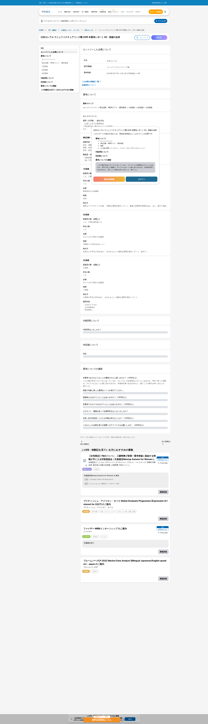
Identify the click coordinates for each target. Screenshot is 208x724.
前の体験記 (84, 444)
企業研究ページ (88, 85)
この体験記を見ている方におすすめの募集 (57, 89)
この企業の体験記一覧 (90, 81)
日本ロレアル (88, 30)
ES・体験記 (52, 30)
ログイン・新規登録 (156, 12)
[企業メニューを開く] (84, 460)
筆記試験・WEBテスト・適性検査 (55, 63)
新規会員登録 (109, 179)
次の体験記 (166, 441)
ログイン (141, 179)
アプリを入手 (162, 21)
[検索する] (165, 11)
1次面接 (45, 66)
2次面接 (45, 69)
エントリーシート (48, 59)
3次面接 (45, 73)
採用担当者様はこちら (158, 3)
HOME (41, 30)
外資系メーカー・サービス (70, 30)
